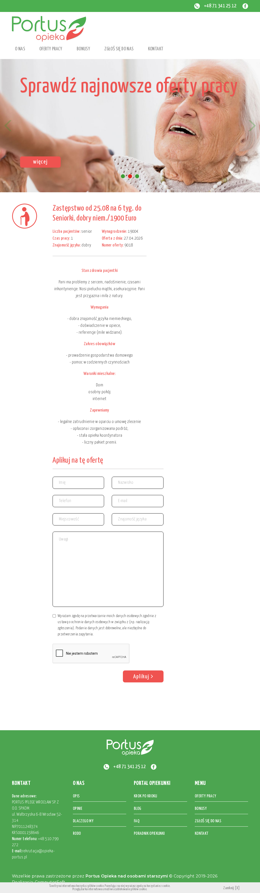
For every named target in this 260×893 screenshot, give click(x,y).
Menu (200, 783)
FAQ (136, 821)
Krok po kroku (145, 796)
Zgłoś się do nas (119, 49)
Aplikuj (142, 677)
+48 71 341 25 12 (220, 5)
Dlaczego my (83, 821)
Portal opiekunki (152, 783)
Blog (137, 809)
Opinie (77, 809)
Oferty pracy (50, 49)
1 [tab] (123, 176)
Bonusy (83, 49)
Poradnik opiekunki (149, 833)
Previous (8, 125)
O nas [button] (20, 49)
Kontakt (156, 49)
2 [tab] (130, 176)
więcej (40, 162)
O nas (78, 783)
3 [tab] (137, 176)
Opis (76, 796)
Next (252, 125)
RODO (77, 833)
